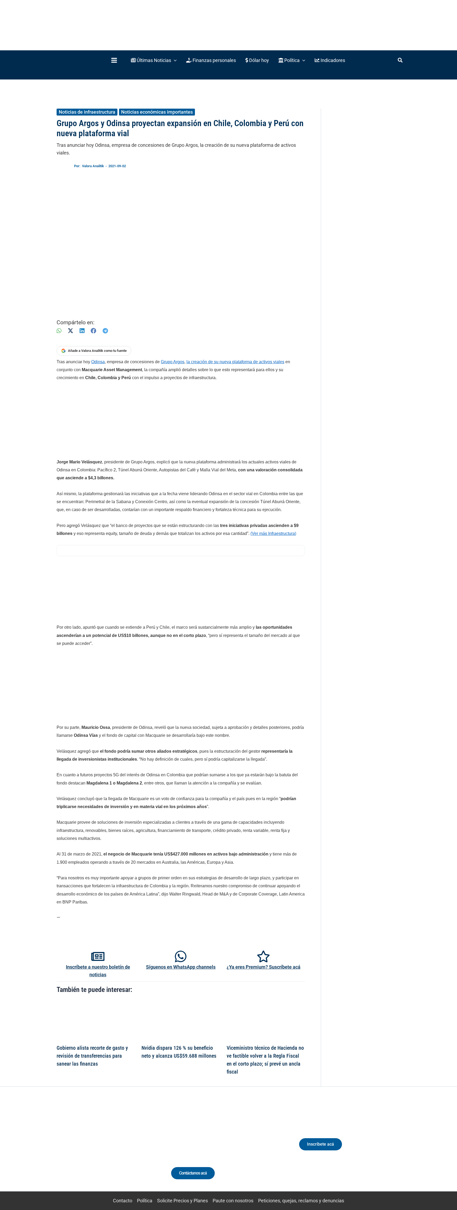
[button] (153, 60)
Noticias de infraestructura (87, 112)
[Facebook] (93, 331)
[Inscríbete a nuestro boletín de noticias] (97, 956)
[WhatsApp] (59, 331)
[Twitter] (76, 1149)
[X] (70, 331)
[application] (174, 60)
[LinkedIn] (82, 331)
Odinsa (98, 362)
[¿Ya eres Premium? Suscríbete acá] (263, 956)
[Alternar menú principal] (114, 60)
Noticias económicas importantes (157, 112)
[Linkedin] (86, 1149)
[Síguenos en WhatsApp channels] (180, 956)
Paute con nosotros (233, 1200)
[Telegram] (105, 331)
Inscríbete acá (320, 1144)
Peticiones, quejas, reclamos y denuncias (301, 1200)
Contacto (122, 1200)
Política (144, 1200)
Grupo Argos (172, 362)
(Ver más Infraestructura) (273, 533)
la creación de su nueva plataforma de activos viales (235, 362)
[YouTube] (115, 1149)
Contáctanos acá (193, 1173)
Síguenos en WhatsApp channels (181, 967)
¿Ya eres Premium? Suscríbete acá (263, 967)
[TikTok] (105, 1149)
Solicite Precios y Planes (182, 1200)
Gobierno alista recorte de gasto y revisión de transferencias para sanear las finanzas (92, 1056)
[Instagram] (96, 1149)
